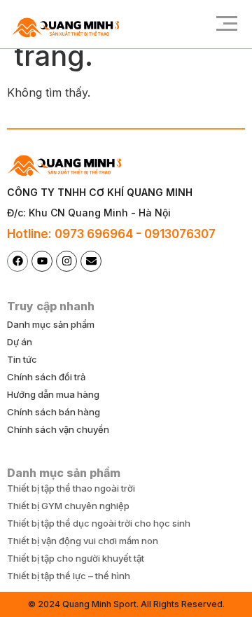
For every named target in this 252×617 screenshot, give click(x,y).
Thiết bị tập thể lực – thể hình (68, 575)
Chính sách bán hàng (53, 411)
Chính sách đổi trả (46, 376)
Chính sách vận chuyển (58, 429)
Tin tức (22, 359)
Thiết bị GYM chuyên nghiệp (68, 505)
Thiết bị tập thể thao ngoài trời (71, 488)
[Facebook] (17, 261)
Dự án (19, 341)
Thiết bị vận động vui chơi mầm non (82, 540)
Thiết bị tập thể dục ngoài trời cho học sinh (98, 523)
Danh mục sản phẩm (50, 324)
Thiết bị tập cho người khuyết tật (75, 558)
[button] (222, 24)
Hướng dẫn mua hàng (53, 394)
